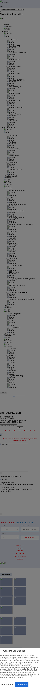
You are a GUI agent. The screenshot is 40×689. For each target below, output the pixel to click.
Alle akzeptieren (22, 684)
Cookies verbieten (7, 684)
